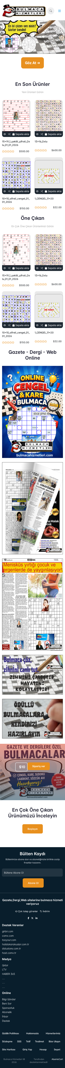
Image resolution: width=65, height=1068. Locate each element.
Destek (6, 1020)
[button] (50, 10)
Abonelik (7, 1012)
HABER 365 (8, 973)
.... (3, 978)
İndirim (46, 911)
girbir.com (7, 931)
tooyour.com (9, 939)
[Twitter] (32, 918)
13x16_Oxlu (41, 141)
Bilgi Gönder (9, 999)
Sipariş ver (38, 766)
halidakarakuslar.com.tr (15, 944)
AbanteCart (57, 1059)
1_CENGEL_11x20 (44, 198)
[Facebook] (28, 918)
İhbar (5, 1016)
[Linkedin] (36, 918)
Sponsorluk (8, 1007)
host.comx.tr (9, 952)
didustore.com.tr (11, 948)
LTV (4, 969)
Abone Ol (33, 882)
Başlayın (33, 828)
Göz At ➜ (32, 63)
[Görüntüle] (4, 134)
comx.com (8, 935)
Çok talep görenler (28, 911)
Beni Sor (6, 1003)
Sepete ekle (22, 134)
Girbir (5, 965)
